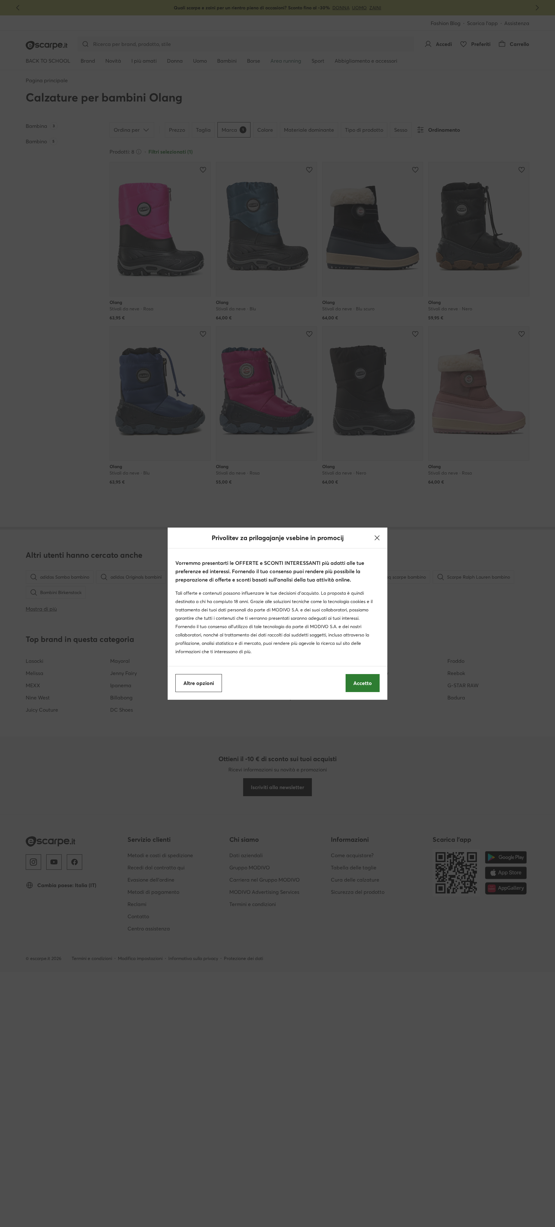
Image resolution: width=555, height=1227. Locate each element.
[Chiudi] (377, 538)
